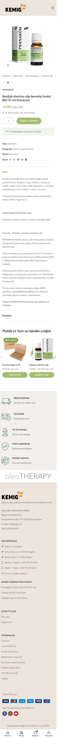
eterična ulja (47, 75)
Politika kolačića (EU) (10, 667)
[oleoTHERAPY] (28, 476)
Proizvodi (17, 75)
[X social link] (14, 160)
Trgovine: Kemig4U (13, 546)
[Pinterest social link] (18, 160)
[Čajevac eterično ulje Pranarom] (41, 349)
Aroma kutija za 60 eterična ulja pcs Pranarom (14, 366)
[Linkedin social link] (22, 160)
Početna (6, 75)
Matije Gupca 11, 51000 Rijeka (18, 557)
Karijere (4, 678)
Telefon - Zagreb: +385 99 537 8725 (21, 562)
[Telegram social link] (26, 160)
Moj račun (5, 616)
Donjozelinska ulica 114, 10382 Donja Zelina (21, 519)
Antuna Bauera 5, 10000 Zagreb (20, 551)
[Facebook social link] (10, 160)
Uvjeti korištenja (8, 646)
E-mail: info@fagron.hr (11, 524)
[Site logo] (16, 7)
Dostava (5, 640)
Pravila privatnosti (9, 651)
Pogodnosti (6, 622)
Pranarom (29, 149)
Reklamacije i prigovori (11, 657)
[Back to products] (8, 83)
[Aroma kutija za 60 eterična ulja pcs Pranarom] (15, 349)
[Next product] (12, 83)
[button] (55, 357)
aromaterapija (31, 75)
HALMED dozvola (9, 673)
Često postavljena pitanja (13, 662)
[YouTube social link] (16, 713)
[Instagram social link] (10, 713)
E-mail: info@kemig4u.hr (16, 573)
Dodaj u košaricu (29, 121)
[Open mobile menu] (53, 8)
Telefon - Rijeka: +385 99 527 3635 (21, 567)
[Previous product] (4, 83)
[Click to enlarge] (8, 65)
